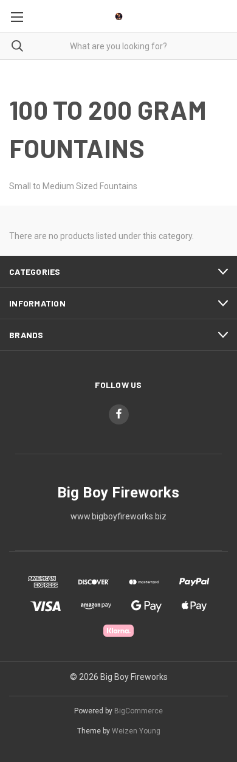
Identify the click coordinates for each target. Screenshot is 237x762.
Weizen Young (136, 731)
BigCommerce (138, 711)
